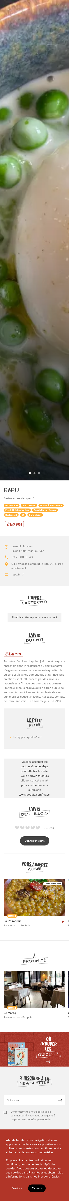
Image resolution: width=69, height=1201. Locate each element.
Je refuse (17, 1188)
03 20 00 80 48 (22, 557)
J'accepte (37, 1188)
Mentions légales (49, 1177)
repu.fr (15, 575)
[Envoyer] (60, 1100)
